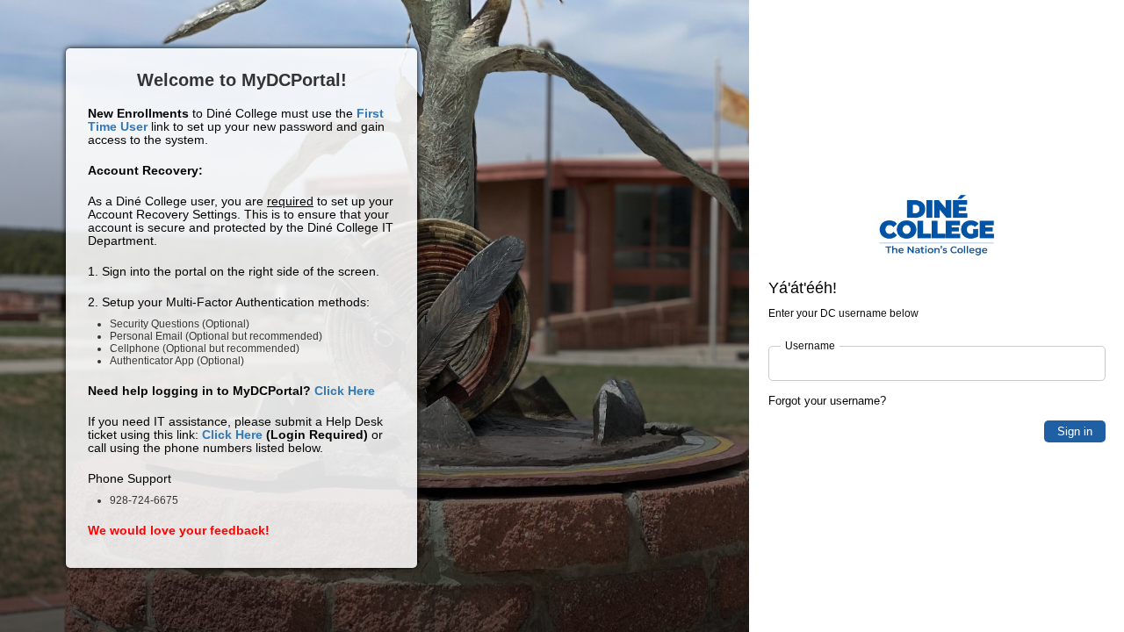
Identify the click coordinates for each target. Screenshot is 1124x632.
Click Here (344, 391)
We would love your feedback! (179, 530)
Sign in (1074, 431)
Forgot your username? (827, 400)
